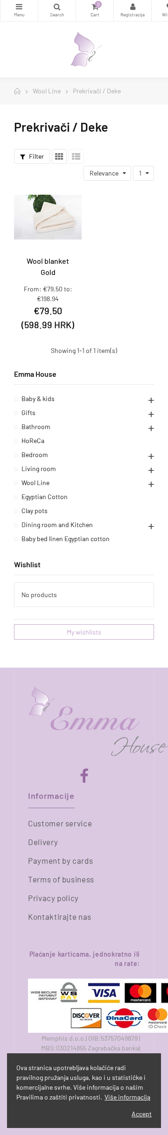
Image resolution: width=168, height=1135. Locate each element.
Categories (19, 10)
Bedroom (34, 454)
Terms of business (61, 879)
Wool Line (35, 482)
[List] (76, 156)
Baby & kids (38, 398)
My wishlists (84, 632)
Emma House (35, 373)
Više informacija (127, 1097)
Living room (38, 468)
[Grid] (59, 156)
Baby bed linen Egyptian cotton (65, 539)
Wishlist (27, 564)
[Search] (57, 10)
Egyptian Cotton (44, 497)
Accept (142, 1114)
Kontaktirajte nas (59, 916)
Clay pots (34, 511)
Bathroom (35, 426)
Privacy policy (53, 897)
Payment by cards (60, 860)
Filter (36, 156)
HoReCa (32, 440)
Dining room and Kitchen (57, 525)
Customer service (60, 823)
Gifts (28, 412)
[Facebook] (84, 776)
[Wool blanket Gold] (48, 217)
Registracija (132, 10)
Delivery (43, 841)
